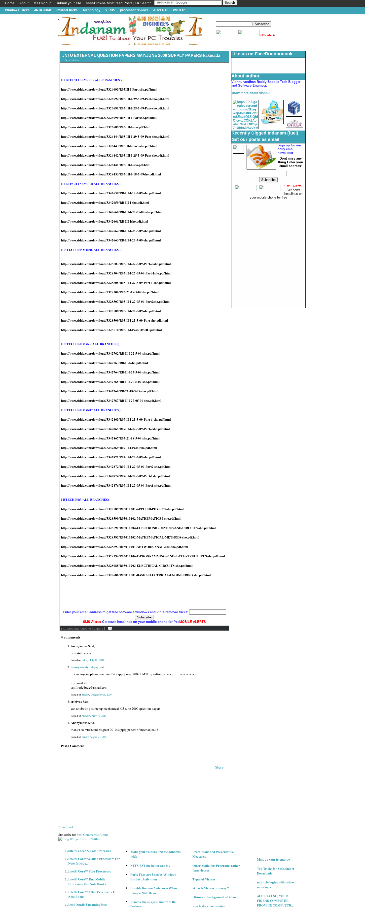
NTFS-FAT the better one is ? (150, 865)
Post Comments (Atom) (92, 834)
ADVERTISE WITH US (169, 10)
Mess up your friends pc (273, 859)
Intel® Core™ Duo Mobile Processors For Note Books (87, 881)
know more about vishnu (250, 93)
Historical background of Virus (214, 897)
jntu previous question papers (82, 628)
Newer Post (65, 827)
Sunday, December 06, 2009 (96, 694)
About (24, 3)
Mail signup (42, 3)
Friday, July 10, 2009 (93, 660)
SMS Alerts (267, 35)
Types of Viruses (203, 879)
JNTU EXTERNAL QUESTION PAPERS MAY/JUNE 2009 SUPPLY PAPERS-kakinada (141, 55)
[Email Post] (109, 628)
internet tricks (66, 10)
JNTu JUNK (42, 10)
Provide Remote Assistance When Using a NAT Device (153, 890)
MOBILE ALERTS (192, 622)
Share (219, 767)
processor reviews (134, 10)
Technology (91, 10)
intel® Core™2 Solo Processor (89, 850)
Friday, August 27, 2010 (94, 737)
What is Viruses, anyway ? (210, 888)
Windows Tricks (17, 10)
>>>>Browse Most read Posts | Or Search (118, 3)
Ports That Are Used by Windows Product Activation (153, 876)
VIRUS (110, 10)
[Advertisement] (148, 47)
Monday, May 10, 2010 (94, 715)
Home (9, 3)
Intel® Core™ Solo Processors (89, 871)
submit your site (68, 3)
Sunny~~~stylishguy (85, 667)
